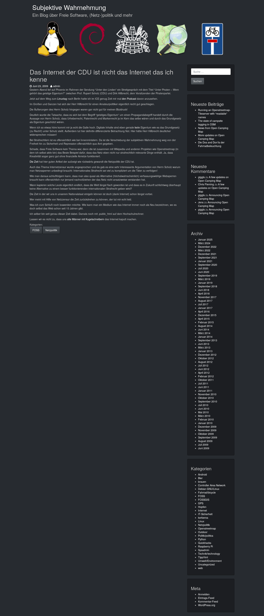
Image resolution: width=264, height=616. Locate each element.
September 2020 (207, 264)
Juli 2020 (203, 268)
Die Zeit (34, 161)
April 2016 (204, 311)
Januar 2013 (205, 351)
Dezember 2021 (207, 254)
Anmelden (204, 594)
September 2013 (207, 340)
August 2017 (205, 300)
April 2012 (204, 372)
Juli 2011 (203, 383)
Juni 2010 (203, 408)
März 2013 (204, 347)
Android (202, 474)
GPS (200, 503)
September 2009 (207, 437)
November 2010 (207, 394)
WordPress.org (206, 605)
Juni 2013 (203, 344)
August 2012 (205, 362)
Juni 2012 (203, 369)
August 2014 (205, 326)
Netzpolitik (51, 230)
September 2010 (207, 401)
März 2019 (204, 279)
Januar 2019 (205, 282)
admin (56, 86)
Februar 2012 (206, 376)
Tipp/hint (203, 557)
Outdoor (202, 532)
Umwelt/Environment (210, 561)
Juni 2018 (203, 290)
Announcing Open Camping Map (213, 196)
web (200, 568)
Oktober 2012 (206, 358)
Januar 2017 (205, 308)
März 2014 (204, 333)
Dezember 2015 (207, 315)
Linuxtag (62, 98)
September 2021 (207, 257)
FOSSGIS (203, 499)
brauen (202, 481)
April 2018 (204, 293)
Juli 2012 (203, 365)
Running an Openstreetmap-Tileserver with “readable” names (214, 113)
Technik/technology (209, 553)
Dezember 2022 (207, 246)
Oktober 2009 (206, 434)
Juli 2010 (203, 405)
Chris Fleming (206, 184)
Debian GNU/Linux (208, 489)
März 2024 (204, 243)
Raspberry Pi (205, 546)
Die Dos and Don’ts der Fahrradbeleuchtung (211, 144)
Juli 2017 (203, 304)
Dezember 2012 (207, 354)
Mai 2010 (203, 412)
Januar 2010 (205, 423)
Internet (202, 510)
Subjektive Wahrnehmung (69, 7)
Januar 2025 (205, 239)
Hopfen (202, 507)
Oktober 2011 (206, 380)
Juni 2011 (203, 387)
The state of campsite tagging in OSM (210, 122)
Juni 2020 (203, 272)
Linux (201, 521)
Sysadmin (203, 550)
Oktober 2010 (206, 398)
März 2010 (204, 416)
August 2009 (205, 441)
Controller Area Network (211, 485)
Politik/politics (205, 535)
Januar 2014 (205, 336)
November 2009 (207, 430)
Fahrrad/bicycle (207, 492)
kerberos (203, 517)
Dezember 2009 (207, 426)
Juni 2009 (203, 448)
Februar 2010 (206, 419)
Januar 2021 (205, 261)
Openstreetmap (207, 528)
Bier (200, 478)
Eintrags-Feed (206, 598)
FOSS (36, 230)
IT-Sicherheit (205, 514)
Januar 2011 (205, 390)
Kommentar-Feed (208, 601)
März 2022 (204, 250)
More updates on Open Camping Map (211, 137)
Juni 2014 (203, 329)
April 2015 (204, 318)
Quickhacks (204, 543)
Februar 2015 (206, 322)
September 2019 (207, 275)
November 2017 (207, 297)
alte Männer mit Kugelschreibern (85, 219)
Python (202, 539)
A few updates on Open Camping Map (213, 178)
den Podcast (129, 98)
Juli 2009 (203, 444)
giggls (201, 177)
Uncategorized (206, 564)
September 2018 (207, 286)
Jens (200, 202)
